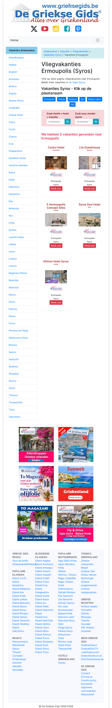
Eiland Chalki (42, 578)
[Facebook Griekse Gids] (67, 28)
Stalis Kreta (64, 645)
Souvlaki (85, 624)
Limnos (13, 265)
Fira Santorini (65, 595)
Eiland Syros (42, 648)
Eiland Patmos (43, 634)
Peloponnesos (20, 641)
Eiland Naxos (19, 606)
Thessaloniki (15, 402)
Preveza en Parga (18, 330)
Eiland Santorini (21, 620)
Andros (13, 86)
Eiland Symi (41, 645)
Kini (82, 99)
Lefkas (12, 244)
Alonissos (14, 79)
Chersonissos (65, 588)
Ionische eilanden (18, 165)
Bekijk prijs (56, 188)
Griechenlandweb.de (92, 659)
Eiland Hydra (42, 595)
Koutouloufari (65, 609)
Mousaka (86, 616)
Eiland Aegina (42, 560)
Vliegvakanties (80, 51)
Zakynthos (14, 416)
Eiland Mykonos (21, 602)
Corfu (12, 129)
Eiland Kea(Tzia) (44, 620)
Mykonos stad (66, 616)
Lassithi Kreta (16, 237)
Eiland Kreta (19, 595)
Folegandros (15, 150)
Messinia (13, 280)
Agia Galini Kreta (67, 560)
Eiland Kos (18, 592)
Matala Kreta (65, 613)
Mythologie (87, 578)
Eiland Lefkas (19, 599)
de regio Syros (77, 82)
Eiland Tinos (42, 652)
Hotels (61, 662)
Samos (12, 352)
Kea (11, 201)
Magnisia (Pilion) (18, 273)
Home (14, 40)
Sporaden (17, 669)
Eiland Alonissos (44, 564)
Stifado (85, 613)
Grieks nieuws (88, 574)
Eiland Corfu (19, 578)
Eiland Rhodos (20, 613)
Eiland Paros (19, 609)
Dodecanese (19, 659)
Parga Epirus (65, 627)
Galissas (73, 99)
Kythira (12, 229)
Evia (11, 143)
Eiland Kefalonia (21, 588)
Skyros (12, 380)
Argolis (12, 93)
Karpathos (14, 194)
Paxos (12, 316)
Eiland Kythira (42, 624)
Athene (62, 571)
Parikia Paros (65, 631)
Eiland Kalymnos (44, 609)
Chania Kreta (16, 115)
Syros (12, 388)
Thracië (16, 652)
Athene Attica (16, 100)
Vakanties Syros (52, 54)
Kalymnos (14, 186)
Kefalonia (14, 208)
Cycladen (17, 655)
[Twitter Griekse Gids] (34, 28)
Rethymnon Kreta (18, 337)
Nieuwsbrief (87, 694)
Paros (12, 301)
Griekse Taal (88, 571)
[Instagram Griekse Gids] (56, 28)
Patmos (13, 309)
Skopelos (14, 373)
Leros (12, 251)
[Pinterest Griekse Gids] (78, 28)
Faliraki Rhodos (66, 592)
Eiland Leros (42, 627)
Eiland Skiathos (20, 624)
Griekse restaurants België (87, 564)
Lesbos (13, 258)
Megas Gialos (94, 99)
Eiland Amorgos (44, 567)
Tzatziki (85, 620)
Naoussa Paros (66, 620)
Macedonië (18, 645)
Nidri (60, 624)
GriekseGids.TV (89, 648)
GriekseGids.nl (89, 645)
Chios (12, 122)
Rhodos (13, 344)
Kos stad (63, 606)
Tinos (12, 409)
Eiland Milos (42, 631)
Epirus (15, 648)
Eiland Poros (42, 638)
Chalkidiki (14, 107)
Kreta (12, 222)
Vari (72, 104)
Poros (12, 323)
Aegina (12, 64)
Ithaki (12, 179)
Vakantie (64, 51)
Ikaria (12, 172)
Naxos (12, 294)
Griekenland (50, 51)
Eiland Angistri (43, 574)
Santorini (14, 359)
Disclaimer (87, 683)
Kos (11, 215)
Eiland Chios (42, 581)
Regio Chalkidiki (67, 578)
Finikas (61, 99)
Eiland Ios (40, 602)
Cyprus (13, 136)
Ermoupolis (49, 99)
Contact (85, 673)
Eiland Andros (43, 571)
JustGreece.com (90, 652)
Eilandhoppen (16, 57)
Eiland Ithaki (42, 606)
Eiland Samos (19, 616)
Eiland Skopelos (44, 641)
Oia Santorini (65, 599)
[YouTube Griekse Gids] (45, 28)
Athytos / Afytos (67, 574)
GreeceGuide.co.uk (91, 655)
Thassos (13, 395)
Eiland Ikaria (42, 599)
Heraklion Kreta (17, 158)
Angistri (13, 71)
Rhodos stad (65, 641)
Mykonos (14, 287)
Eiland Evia (41, 585)
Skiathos (13, 366)
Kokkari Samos (66, 602)
